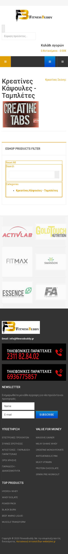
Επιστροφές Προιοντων (15, 437)
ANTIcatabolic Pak (47, 456)
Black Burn (9, 509)
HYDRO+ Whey (10, 491)
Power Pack (9, 503)
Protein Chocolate (47, 468)
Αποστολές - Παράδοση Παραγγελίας (16, 451)
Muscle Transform (13, 522)
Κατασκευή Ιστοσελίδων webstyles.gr (36, 541)
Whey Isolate (10, 497)
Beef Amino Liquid (12, 515)
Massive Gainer (45, 437)
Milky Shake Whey (46, 443)
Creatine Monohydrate (50, 449)
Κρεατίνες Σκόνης (55, 79)
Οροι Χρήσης (9, 460)
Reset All (11, 162)
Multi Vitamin (44, 462)
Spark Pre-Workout (47, 474)
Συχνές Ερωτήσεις (12, 443)
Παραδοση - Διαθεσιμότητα (11, 468)
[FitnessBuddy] (34, 15)
